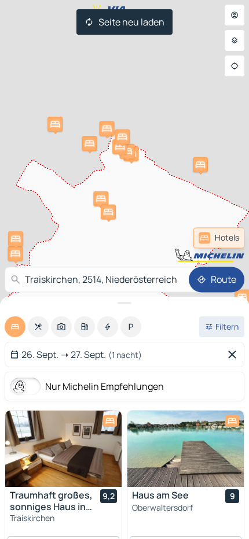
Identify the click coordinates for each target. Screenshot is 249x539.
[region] (63, 449)
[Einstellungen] (234, 40)
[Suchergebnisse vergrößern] (124, 303)
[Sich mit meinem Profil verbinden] (234, 15)
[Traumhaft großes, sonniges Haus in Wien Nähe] (63, 449)
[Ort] (234, 66)
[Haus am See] (185, 449)
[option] (15, 326)
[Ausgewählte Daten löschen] (234, 354)
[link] (218, 237)
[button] (100, 198)
